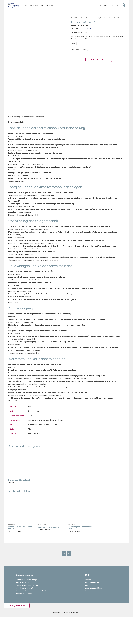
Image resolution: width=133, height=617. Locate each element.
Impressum (89, 591)
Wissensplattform (31, 5)
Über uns (103, 5)
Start (73, 18)
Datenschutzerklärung (93, 588)
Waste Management (24, 593)
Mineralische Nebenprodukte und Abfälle (31, 591)
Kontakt (88, 579)
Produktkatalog (47, 5)
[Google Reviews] (69, 553)
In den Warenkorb (98, 60)
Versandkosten (87, 29)
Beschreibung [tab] (14, 117)
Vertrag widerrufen (17, 605)
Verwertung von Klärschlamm (27, 585)
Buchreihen (80, 18)
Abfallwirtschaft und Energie (26, 579)
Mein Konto (114, 5)
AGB (86, 585)
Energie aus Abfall (92, 18)
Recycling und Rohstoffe (25, 588)
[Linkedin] (64, 553)
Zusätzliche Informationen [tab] (33, 117)
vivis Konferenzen (92, 582)
